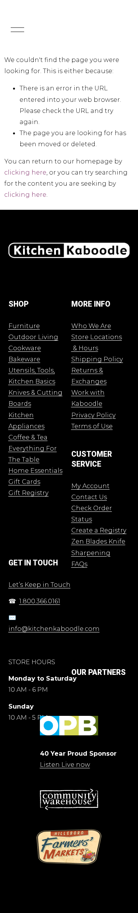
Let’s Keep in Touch (39, 584)
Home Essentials (35, 470)
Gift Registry (28, 493)
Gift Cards (24, 481)
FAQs (79, 564)
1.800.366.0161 (39, 601)
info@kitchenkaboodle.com (54, 628)
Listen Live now (65, 764)
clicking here (25, 172)
